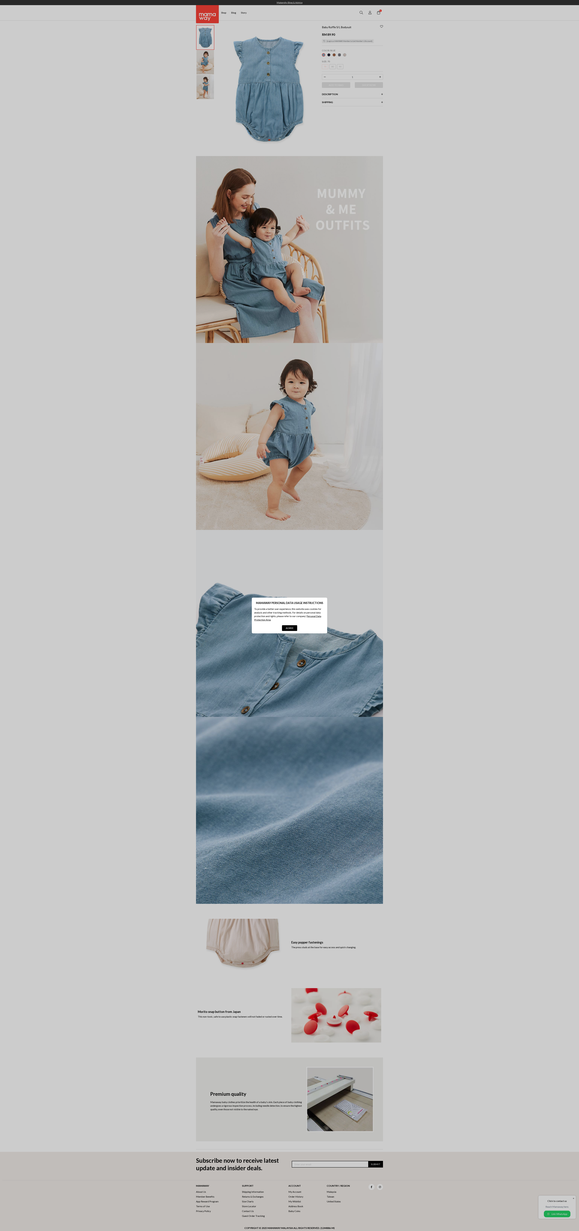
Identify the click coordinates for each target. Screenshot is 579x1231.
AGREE (289, 628)
